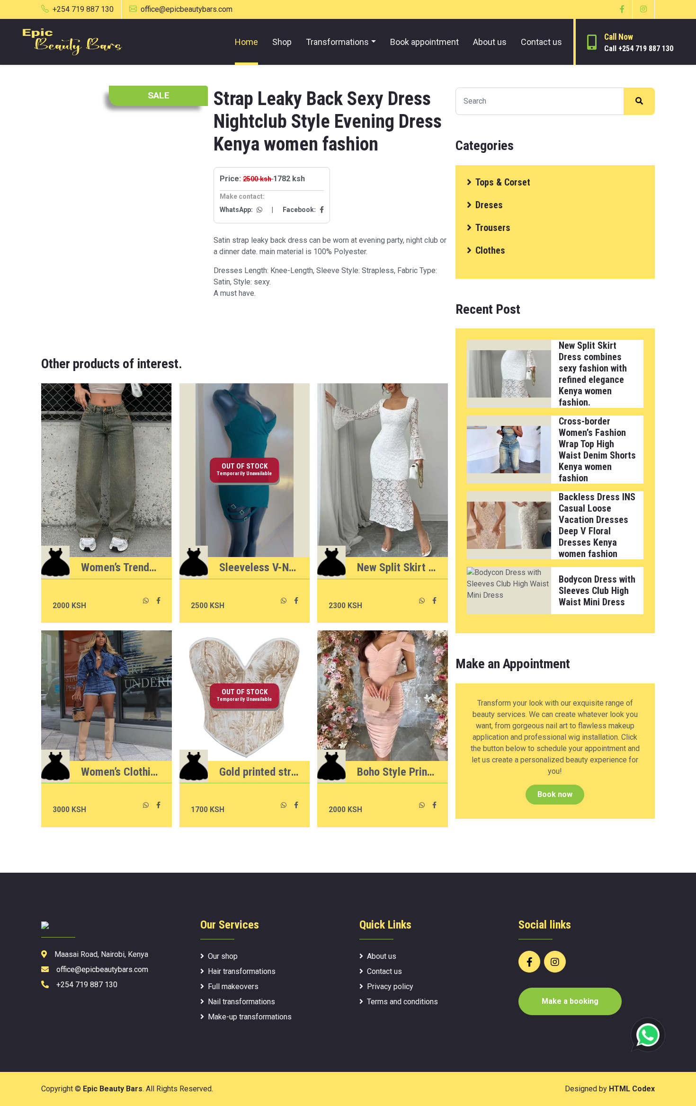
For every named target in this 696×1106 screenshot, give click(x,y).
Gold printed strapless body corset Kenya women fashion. (259, 772)
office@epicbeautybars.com (186, 9)
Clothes (490, 250)
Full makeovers (233, 986)
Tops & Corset (502, 182)
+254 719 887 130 (83, 9)
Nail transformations (241, 1001)
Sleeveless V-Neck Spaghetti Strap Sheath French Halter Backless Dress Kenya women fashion (259, 567)
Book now (554, 794)
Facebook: (300, 209)
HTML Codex (632, 1088)
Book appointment (424, 42)
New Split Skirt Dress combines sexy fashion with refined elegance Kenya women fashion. (397, 567)
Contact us (541, 42)
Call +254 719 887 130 (638, 48)
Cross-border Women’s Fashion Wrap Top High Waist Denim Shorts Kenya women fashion (597, 450)
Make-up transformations (250, 1016)
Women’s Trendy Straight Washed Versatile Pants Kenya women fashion (121, 567)
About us (490, 42)
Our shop (223, 956)
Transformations (337, 42)
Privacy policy (390, 986)
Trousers (492, 227)
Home (246, 42)
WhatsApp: (237, 209)
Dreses (489, 205)
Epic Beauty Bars (113, 1088)
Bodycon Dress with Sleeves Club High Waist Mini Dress (597, 591)
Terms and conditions (402, 1001)
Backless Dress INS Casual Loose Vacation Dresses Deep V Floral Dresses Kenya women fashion (597, 525)
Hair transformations (242, 971)
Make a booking (570, 1001)
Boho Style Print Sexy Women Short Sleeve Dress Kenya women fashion (397, 772)
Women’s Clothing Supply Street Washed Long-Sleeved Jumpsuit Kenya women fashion (121, 772)
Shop (282, 42)
